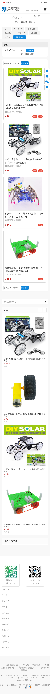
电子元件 (31, 28)
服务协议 (5, 624)
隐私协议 (5, 630)
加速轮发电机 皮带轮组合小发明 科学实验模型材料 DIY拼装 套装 (24, 525)
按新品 (6, 63)
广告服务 (5, 607)
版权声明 (5, 636)
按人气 (15, 63)
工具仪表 (21, 33)
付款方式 (5, 618)
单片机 (34, 33)
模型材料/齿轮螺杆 (27, 54)
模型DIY (19, 37)
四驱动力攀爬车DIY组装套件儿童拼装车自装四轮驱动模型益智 (24, 360)
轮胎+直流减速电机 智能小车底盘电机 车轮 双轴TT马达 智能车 (24, 415)
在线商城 (24, 22)
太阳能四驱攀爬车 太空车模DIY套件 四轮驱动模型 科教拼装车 (24, 470)
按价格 (23, 63)
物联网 (7, 37)
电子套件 (18, 28)
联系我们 (5, 601)
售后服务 (5, 647)
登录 (45, 2)
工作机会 (5, 612)
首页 (16, 22)
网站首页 (5, 589)
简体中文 (9, 2)
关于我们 (5, 595)
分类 (6, 44)
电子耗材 (8, 33)
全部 (6, 28)
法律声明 (5, 641)
